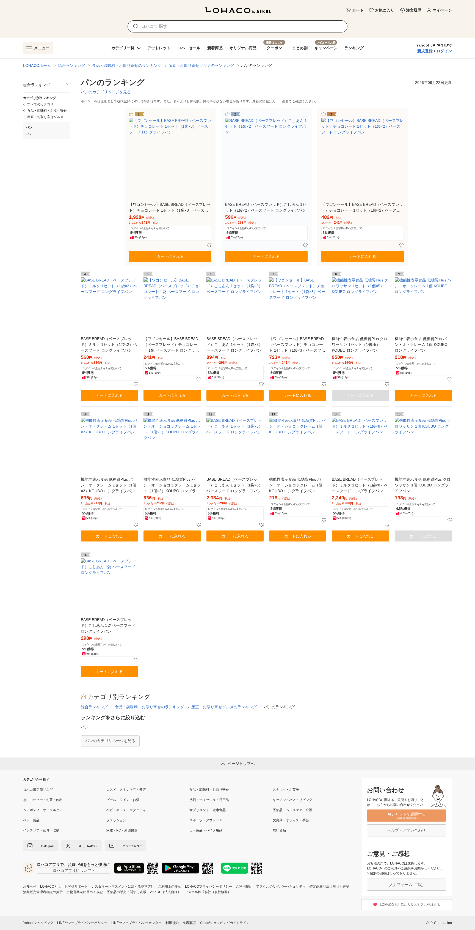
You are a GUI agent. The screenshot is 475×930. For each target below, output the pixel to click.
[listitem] (46, 85)
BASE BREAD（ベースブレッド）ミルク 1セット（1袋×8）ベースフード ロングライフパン (360, 485)
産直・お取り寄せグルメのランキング (201, 65)
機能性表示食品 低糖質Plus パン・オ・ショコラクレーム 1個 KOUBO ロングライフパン (295, 485)
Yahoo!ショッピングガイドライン (225, 922)
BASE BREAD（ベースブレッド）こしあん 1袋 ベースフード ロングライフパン (108, 625)
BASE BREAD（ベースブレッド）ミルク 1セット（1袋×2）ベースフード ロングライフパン (109, 344)
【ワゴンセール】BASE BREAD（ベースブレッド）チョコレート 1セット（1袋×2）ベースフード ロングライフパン (362, 207)
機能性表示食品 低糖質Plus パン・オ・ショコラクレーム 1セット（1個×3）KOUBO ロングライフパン (172, 485)
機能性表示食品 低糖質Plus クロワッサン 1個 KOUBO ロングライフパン (423, 485)
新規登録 (425, 51)
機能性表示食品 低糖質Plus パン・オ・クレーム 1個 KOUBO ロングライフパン (421, 344)
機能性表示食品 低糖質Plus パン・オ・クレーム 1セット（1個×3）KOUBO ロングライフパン (108, 485)
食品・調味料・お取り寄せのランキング (126, 65)
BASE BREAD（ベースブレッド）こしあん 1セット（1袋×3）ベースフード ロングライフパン (234, 344)
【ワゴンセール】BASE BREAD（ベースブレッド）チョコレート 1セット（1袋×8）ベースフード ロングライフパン (170, 207)
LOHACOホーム (37, 65)
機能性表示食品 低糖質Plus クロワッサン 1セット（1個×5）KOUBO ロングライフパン (360, 344)
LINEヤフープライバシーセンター (136, 922)
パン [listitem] (29, 134)
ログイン (444, 51)
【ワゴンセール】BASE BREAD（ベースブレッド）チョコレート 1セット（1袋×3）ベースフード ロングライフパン (297, 345)
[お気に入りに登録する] (209, 246)
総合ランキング (71, 65)
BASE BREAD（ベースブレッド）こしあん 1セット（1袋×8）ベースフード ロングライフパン (234, 485)
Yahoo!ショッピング (38, 922)
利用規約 (172, 922)
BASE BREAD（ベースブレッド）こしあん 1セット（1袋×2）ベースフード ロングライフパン (265, 207)
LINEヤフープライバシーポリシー (82, 922)
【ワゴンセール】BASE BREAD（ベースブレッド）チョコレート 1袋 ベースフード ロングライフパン (171, 345)
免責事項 (189, 922)
